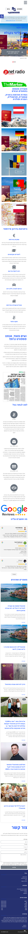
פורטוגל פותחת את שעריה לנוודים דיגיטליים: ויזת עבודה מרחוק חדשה (15, 604)
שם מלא (25, 835)
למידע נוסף (19, 119)
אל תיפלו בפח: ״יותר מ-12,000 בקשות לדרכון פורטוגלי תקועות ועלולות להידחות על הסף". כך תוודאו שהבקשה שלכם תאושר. (14, 721)
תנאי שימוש (25, 873)
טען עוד (14, 570)
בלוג (26, 876)
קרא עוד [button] (24, 551)
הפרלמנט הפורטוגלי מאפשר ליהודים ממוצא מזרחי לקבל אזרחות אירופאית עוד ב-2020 (15, 763)
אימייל (25, 840)
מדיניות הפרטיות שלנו (10, 20)
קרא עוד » (23, 618)
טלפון (26, 845)
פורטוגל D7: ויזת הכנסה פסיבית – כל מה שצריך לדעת (14, 644)
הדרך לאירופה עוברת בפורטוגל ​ (15, 680)
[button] (2, 16)
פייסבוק (24, 921)
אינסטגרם (24, 923)
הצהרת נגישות (24, 877)
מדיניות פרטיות (24, 874)
